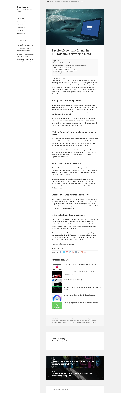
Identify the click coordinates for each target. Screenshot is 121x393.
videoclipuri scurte (91, 322)
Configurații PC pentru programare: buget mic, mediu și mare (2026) (25, 60)
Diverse (19, 25)
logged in (63, 341)
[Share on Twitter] (64, 252)
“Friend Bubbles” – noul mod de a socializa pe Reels (69, 65)
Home (47, 1)
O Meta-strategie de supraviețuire (63, 72)
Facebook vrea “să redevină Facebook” (65, 69)
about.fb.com (60, 244)
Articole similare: (58, 74)
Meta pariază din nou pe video (62, 63)
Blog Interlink (23, 7)
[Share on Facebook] (61, 252)
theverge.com (69, 244)
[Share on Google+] (73, 252)
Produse (19, 27)
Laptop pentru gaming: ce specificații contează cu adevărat (24, 50)
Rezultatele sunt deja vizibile (62, 67)
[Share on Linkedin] (70, 252)
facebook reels (80, 320)
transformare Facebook (79, 322)
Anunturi (19, 22)
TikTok (70, 322)
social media (65, 322)
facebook (73, 320)
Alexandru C (64, 319)
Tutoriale (19, 33)
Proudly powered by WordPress (60, 389)
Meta (59, 322)
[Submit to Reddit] (79, 252)
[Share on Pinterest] (67, 252)
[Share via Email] (85, 252)
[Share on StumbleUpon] (82, 252)
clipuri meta (60, 320)
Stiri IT (19, 30)
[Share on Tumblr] (76, 252)
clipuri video (67, 320)
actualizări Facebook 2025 (82, 319)
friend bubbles (89, 320)
